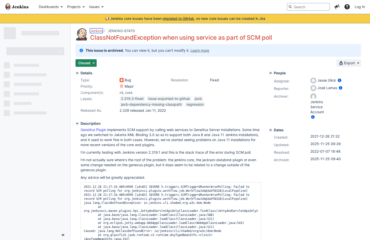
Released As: (91, 110)
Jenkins (96, 31)
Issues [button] (94, 7)
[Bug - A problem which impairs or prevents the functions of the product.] (122, 80)
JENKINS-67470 (121, 31)
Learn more (200, 50)
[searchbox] (308, 6)
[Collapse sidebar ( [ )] (63, 235)
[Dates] (270, 130)
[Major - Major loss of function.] (122, 86)
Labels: (86, 99)
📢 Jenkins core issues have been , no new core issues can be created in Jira (185, 18)
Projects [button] (74, 7)
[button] (337, 7)
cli (121, 92)
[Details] (77, 73)
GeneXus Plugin (93, 130)
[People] (270, 73)
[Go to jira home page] (17, 7)
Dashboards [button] (49, 7)
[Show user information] (340, 80)
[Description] (77, 123)
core (128, 92)
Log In (360, 7)
